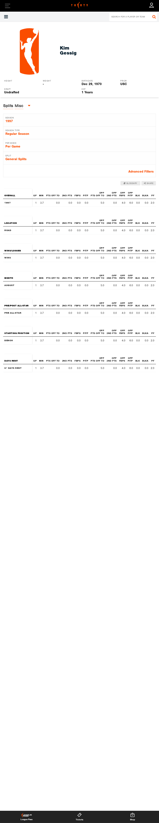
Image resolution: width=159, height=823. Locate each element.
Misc (19, 105)
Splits (8, 105)
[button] (6, 17)
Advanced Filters (141, 171)
